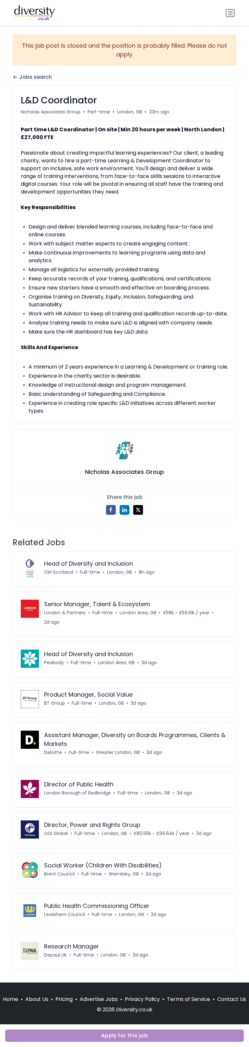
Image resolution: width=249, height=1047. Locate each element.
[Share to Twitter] (138, 510)
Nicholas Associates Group (50, 112)
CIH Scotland (58, 572)
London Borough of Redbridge (77, 793)
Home (10, 999)
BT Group (54, 703)
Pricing (64, 999)
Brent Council (59, 874)
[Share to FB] (111, 510)
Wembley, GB (124, 874)
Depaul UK (55, 955)
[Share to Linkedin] (124, 510)
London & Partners (65, 612)
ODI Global (56, 833)
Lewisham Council (64, 914)
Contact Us (231, 999)
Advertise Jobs (99, 999)
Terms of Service (188, 999)
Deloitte (53, 752)
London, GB (129, 112)
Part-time (99, 112)
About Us (36, 999)
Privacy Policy (142, 999)
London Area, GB (138, 612)
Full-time (90, 572)
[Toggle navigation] (230, 13)
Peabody (54, 662)
